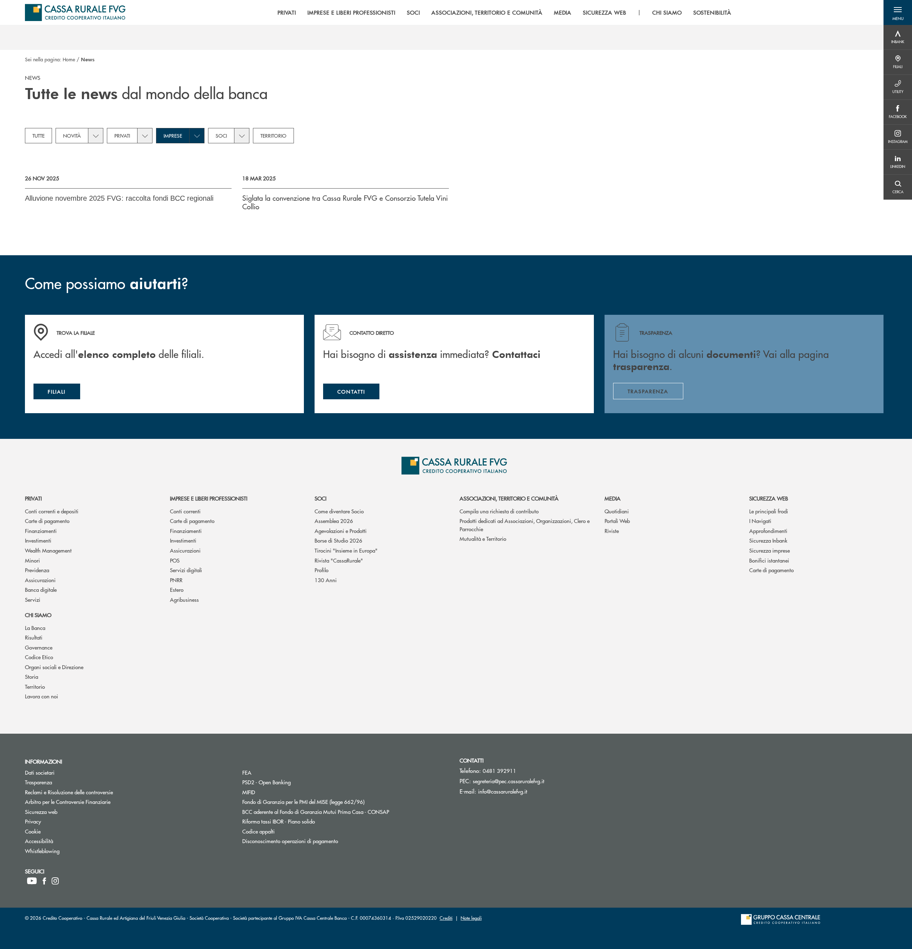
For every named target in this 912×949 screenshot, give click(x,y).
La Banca (35, 627)
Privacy (60, 821)
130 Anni (326, 580)
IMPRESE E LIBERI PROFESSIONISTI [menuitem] (351, 12)
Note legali (471, 917)
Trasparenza (65, 782)
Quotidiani (617, 511)
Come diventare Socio (339, 511)
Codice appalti (285, 831)
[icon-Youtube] (32, 880)
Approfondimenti (768, 530)
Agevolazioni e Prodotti (341, 530)
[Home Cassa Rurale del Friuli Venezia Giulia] (75, 12)
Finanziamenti (41, 530)
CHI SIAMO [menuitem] (667, 12)
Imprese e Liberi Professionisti (208, 498)
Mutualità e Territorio (483, 538)
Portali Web (617, 520)
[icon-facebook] (44, 880)
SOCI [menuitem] (413, 12)
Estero (176, 589)
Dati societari (66, 772)
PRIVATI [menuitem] (287, 12)
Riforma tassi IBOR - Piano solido (305, 821)
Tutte (38, 135)
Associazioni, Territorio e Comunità (509, 498)
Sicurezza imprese (769, 550)
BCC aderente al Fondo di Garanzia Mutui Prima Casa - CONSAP (342, 811)
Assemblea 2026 (334, 520)
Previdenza (37, 570)
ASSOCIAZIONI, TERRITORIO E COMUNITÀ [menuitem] (487, 12)
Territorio (273, 135)
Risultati (33, 637)
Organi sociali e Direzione (54, 667)
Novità (72, 135)
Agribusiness (184, 599)
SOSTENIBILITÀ (712, 12)
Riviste (612, 530)
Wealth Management (48, 550)
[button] (898, 12)
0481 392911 (499, 770)
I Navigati (760, 520)
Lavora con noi (41, 696)
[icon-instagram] (55, 880)
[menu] (504, 12)
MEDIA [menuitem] (563, 12)
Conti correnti (185, 511)
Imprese (173, 135)
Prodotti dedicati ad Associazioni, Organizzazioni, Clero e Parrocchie (525, 525)
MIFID (275, 792)
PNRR (176, 580)
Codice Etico (39, 657)
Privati (122, 135)
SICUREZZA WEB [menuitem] (604, 12)
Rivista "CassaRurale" (339, 560)
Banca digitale (41, 589)
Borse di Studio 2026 (338, 540)
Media (613, 498)
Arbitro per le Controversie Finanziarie (94, 801)
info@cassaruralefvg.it (502, 791)
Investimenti (38, 540)
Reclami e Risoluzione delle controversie (96, 792)
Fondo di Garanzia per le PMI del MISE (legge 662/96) (330, 801)
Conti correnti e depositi (51, 511)
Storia (31, 676)
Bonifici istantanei (769, 560)
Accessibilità (66, 841)
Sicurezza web (768, 498)
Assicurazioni (40, 580)
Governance (38, 647)
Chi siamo (38, 615)
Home (69, 59)
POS (175, 560)
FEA (273, 772)
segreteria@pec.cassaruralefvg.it (508, 781)
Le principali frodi (768, 511)
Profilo (321, 570)
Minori (32, 560)
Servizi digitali (186, 570)
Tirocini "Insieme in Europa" (346, 550)
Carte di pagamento (47, 520)
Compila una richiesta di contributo (499, 511)
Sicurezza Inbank (768, 540)
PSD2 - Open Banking (293, 782)
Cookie (59, 831)
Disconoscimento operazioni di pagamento (317, 841)
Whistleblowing (69, 851)
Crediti (446, 917)
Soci (221, 135)
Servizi (32, 599)
